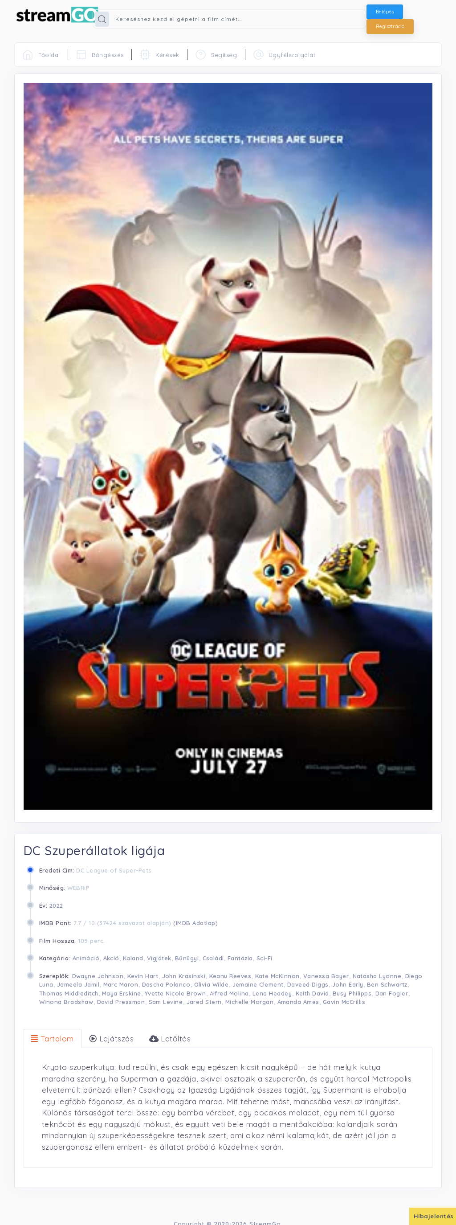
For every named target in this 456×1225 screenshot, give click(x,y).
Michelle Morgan (249, 1001)
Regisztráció (390, 26)
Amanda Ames (298, 1001)
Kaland (133, 958)
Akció (111, 958)
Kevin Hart (143, 975)
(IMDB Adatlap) (195, 922)
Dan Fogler (391, 993)
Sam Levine (166, 1001)
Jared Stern (204, 1001)
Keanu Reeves (230, 975)
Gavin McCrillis (344, 1001)
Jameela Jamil (78, 984)
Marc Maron (120, 984)
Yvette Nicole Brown (175, 993)
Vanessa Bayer (326, 975)
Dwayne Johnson (98, 975)
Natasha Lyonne (377, 975)
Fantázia (240, 958)
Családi (213, 958)
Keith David (313, 993)
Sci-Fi (264, 958)
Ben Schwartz (387, 984)
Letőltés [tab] (175, 1038)
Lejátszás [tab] (115, 1038)
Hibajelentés (434, 1216)
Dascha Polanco (166, 984)
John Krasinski (184, 975)
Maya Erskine (121, 993)
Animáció (86, 958)
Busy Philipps (352, 993)
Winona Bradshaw (66, 1001)
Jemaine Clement (258, 984)
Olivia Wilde (211, 984)
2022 (56, 905)
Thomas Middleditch (68, 993)
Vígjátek (159, 958)
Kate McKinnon (277, 975)
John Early (347, 984)
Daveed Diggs (308, 984)
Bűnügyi (187, 958)
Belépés (385, 11)
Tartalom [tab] (56, 1038)
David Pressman (121, 1001)
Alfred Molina (229, 993)
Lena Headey (272, 993)
